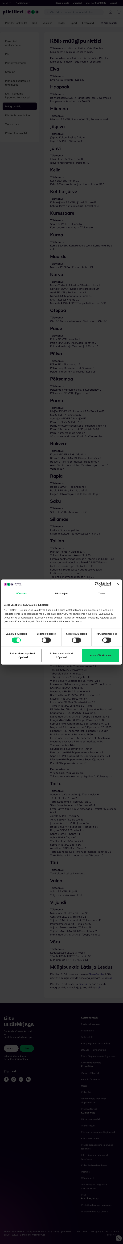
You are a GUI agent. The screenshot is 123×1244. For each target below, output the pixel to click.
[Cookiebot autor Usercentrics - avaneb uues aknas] (97, 584)
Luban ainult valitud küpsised (61, 655)
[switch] (46, 640)
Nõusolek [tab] (21, 593)
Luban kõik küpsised (100, 655)
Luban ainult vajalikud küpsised (22, 655)
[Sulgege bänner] (118, 584)
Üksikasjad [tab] (61, 593)
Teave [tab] (101, 593)
